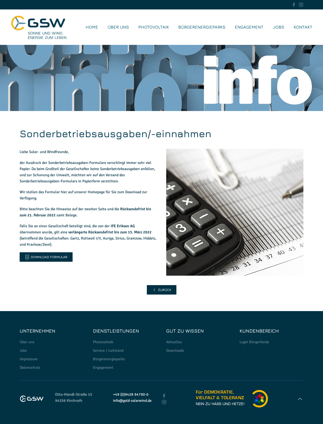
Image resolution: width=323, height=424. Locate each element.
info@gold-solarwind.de (132, 400)
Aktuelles (174, 342)
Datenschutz (30, 367)
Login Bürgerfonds (254, 342)
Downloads (175, 350)
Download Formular (49, 257)
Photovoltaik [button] (153, 27)
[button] (300, 399)
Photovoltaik (103, 342)
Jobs (23, 350)
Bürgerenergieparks (201, 27)
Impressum (29, 359)
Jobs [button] (278, 27)
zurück (164, 290)
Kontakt (303, 27)
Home (92, 27)
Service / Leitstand (108, 350)
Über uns (118, 27)
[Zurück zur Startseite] (39, 27)
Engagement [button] (249, 27)
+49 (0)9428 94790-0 (130, 394)
